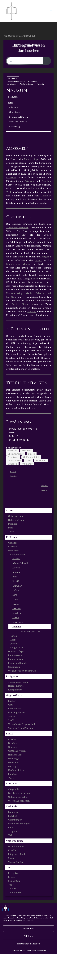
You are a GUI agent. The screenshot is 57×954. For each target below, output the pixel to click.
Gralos (38, 260)
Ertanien (29, 181)
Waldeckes (33, 188)
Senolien (46, 181)
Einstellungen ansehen (28, 943)
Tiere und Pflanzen (18, 121)
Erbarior (12, 450)
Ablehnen (28, 936)
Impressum (41, 950)
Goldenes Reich (31, 457)
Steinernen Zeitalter (17, 227)
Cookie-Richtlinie (17, 950)
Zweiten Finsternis (22, 304)
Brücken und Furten (18, 117)
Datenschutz (31, 950)
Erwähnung (14, 126)
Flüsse (31, 453)
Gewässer (13, 457)
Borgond (46, 256)
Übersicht (13, 78)
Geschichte (14, 112)
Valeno (32, 11)
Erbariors (11, 177)
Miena (21, 256)
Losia (28, 460)
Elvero (34, 278)
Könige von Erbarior (18, 264)
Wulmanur (27, 463)
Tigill (8, 192)
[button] (28, 510)
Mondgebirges (32, 159)
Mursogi (31, 311)
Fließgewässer (16, 453)
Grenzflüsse (14, 460)
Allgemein (13, 107)
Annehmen (28, 928)
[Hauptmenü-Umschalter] (51, 11)
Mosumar (46, 195)
